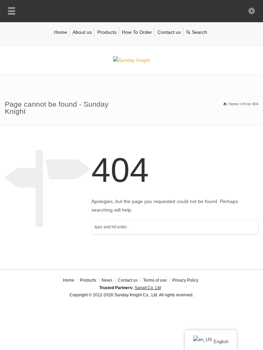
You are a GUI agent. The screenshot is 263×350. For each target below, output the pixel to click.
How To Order (137, 32)
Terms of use (155, 280)
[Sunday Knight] (131, 60)
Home (60, 32)
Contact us (169, 32)
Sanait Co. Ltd (148, 287)
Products (106, 32)
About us (82, 32)
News (107, 280)
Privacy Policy (185, 280)
